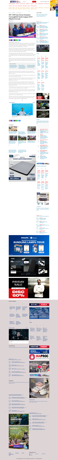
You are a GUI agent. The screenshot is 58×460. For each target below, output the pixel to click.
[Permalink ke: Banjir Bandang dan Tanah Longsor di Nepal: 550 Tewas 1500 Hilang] (39, 57)
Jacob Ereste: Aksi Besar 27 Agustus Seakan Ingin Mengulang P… (39, 329)
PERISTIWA (46, 150)
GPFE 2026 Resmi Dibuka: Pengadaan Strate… (38, 429)
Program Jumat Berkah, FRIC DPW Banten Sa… (15, 395)
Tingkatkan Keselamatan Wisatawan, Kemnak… (42, 187)
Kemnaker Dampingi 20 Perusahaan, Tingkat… (38, 186)
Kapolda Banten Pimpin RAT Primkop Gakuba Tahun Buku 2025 (12, 322)
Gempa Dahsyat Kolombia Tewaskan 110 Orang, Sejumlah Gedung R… (38, 76)
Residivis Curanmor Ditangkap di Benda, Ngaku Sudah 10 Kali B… (18, 316)
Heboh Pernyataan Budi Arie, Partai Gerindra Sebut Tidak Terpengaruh (43, 38)
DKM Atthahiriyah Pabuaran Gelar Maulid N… (18, 404)
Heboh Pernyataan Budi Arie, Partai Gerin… (18, 365)
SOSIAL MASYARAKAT (16, 361)
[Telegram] (57, 14)
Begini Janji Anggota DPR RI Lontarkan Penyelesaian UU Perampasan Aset (43, 31)
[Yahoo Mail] (57, 7)
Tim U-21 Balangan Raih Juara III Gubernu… (44, 229)
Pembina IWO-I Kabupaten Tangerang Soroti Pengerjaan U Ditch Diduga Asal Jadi (13, 66)
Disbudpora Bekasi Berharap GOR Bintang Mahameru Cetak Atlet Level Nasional (31, 142)
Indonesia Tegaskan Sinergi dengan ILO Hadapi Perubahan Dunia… (46, 65)
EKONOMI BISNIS (40, 415)
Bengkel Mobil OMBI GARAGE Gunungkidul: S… (39, 416)
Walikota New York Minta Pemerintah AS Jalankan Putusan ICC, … (46, 76)
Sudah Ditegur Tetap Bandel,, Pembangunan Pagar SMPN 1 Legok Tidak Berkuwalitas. (31, 66)
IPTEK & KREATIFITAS (34, 422)
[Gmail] (57, 5)
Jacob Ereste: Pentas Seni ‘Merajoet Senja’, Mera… (32, 337)
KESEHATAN (33, 425)
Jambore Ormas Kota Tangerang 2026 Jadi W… (18, 362)
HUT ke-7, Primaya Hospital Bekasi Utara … (38, 426)
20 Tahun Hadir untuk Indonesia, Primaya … (35, 413)
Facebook (31, 453)
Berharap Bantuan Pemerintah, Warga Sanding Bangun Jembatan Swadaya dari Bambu (44, 153)
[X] (57, 10)
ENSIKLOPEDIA (32, 399)
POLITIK (43, 36)
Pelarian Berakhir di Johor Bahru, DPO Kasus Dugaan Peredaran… (24, 308)
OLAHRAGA (38, 215)
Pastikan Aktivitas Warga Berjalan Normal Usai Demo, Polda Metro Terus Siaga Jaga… (43, 27)
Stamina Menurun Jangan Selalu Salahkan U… (39, 419)
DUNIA (38, 53)
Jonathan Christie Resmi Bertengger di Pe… (43, 216)
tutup (50, 0)
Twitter (37, 453)
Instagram (44, 453)
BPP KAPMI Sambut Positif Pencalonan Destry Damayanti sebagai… (39, 338)
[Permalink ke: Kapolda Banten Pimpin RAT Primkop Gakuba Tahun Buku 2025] (12, 319)
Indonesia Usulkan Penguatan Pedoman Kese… (38, 176)
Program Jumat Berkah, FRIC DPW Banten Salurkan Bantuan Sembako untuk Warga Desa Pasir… (44, 147)
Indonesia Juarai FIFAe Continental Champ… (42, 219)
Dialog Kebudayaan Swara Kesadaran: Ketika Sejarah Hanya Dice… (45, 339)
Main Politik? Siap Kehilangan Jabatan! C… (18, 375)
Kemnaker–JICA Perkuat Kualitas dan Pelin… (46, 175)
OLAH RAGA (39, 206)
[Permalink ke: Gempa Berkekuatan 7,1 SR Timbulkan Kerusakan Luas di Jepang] (42, 81)
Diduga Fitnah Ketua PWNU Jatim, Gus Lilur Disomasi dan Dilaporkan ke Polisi (43, 34)
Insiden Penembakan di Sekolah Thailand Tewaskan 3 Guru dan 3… (42, 76)
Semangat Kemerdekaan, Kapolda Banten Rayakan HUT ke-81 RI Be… (18, 323)
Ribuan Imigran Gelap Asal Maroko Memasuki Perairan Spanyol (38, 87)
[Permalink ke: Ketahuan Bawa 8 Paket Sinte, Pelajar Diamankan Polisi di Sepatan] (12, 304)
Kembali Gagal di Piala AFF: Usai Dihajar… (44, 225)
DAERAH (40, 40)
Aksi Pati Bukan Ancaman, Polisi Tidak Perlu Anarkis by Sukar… (33, 329)
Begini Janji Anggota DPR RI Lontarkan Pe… (15, 359)
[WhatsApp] (57, 12)
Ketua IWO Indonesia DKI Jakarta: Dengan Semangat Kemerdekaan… (45, 330)
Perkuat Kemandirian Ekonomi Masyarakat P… (46, 187)
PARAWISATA (38, 422)
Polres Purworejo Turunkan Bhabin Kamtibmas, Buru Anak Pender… (25, 315)
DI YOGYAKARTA (16, 371)
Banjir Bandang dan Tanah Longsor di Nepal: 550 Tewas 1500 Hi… (38, 63)
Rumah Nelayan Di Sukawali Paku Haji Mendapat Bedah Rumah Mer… (18, 308)
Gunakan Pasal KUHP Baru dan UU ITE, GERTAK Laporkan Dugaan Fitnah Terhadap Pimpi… (44, 42)
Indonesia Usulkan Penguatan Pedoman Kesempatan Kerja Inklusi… (42, 65)
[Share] (57, 15)
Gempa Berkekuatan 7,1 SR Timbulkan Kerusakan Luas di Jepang (42, 87)
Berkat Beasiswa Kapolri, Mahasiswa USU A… (18, 411)
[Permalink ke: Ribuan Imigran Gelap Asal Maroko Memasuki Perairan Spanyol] (39, 81)
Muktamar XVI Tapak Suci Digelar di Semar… (43, 232)
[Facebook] (57, 9)
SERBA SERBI (44, 415)
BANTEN (41, 129)
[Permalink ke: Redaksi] (9, 20)
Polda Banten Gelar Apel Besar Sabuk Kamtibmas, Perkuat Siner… (12, 315)
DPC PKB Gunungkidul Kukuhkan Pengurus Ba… (19, 372)
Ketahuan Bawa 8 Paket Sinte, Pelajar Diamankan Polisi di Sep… (12, 307)
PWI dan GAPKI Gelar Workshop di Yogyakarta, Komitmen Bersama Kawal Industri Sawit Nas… (44, 137)
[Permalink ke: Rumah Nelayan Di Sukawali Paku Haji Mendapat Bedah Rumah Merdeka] (18, 304)
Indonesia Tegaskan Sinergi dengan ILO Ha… (42, 176)
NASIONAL (38, 21)
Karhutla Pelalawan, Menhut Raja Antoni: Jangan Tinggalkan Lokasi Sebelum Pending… (43, 23)
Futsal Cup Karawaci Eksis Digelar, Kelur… (43, 222)
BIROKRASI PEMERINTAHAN (42, 59)
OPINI (37, 336)
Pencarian (34, 1)
